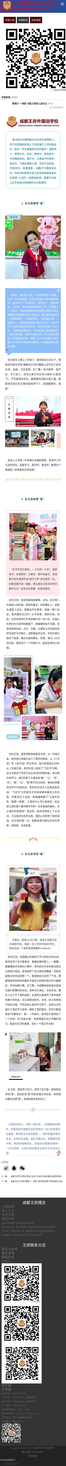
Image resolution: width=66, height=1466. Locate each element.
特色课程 (36, 20)
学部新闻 (22, 20)
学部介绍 (9, 20)
